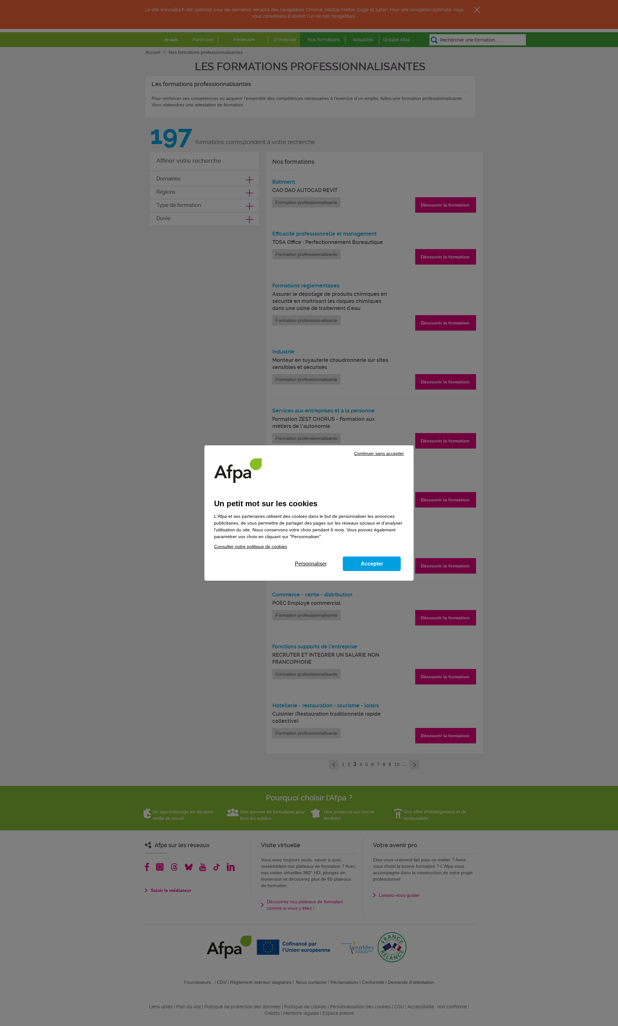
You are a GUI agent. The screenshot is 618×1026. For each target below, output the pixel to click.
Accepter (372, 563)
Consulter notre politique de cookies (250, 546)
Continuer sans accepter (379, 453)
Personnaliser (311, 563)
